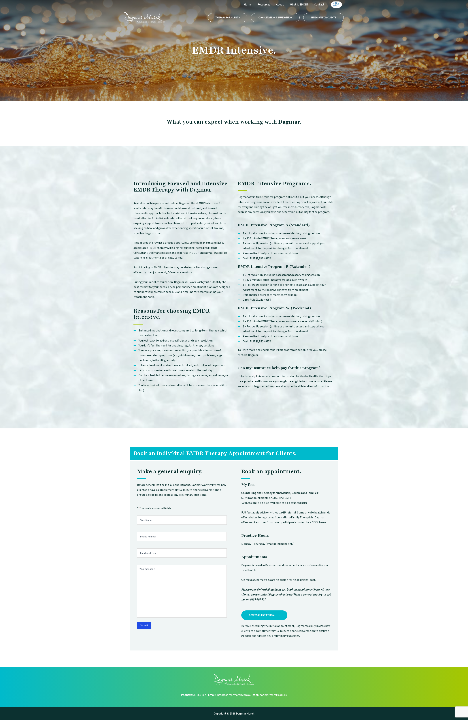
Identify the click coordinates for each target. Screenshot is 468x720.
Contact (319, 5)
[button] (227, 17)
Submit (144, 625)
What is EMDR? (299, 5)
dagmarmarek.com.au (273, 695)
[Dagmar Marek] (144, 17)
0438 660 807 (198, 695)
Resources (263, 5)
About (280, 5)
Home (248, 5)
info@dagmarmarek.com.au (233, 695)
